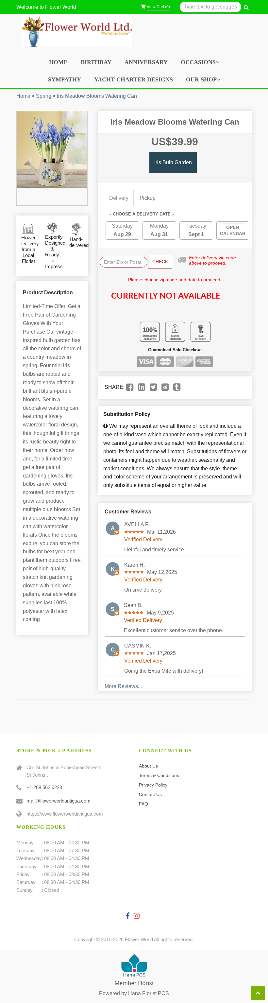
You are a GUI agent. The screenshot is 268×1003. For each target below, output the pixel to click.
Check (160, 261)
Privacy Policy (153, 784)
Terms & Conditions (159, 775)
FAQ (143, 803)
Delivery (118, 198)
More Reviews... (123, 686)
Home (58, 62)
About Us (148, 766)
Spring (43, 96)
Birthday (96, 62)
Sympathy (64, 79)
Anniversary (146, 62)
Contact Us (150, 794)
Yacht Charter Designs (133, 79)
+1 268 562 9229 (44, 787)
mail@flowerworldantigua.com (58, 801)
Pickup (148, 198)
